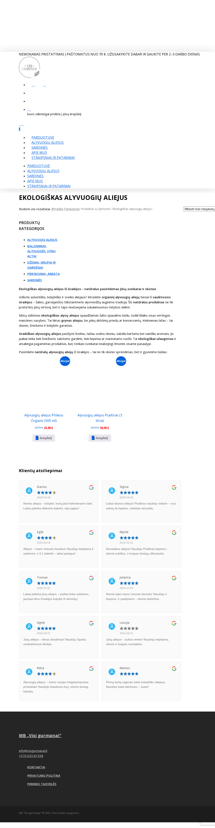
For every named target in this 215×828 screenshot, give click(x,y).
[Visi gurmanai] (29, 76)
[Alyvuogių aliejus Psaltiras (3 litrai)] (100, 383)
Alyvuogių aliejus (43, 171)
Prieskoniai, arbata (43, 274)
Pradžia (58, 209)
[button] (44, 438)
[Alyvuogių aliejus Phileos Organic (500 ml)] (44, 383)
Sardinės (35, 176)
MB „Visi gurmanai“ (40, 735)
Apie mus (35, 181)
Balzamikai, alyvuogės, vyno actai (41, 251)
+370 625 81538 (31, 756)
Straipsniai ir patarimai (49, 186)
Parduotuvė (38, 166)
